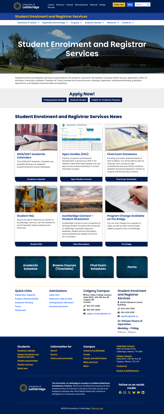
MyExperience (81, 4)
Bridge (102, 4)
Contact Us (126, 23)
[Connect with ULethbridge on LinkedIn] (143, 392)
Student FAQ (36, 244)
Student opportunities (27, 360)
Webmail (94, 4)
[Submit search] (148, 4)
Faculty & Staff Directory (127, 370)
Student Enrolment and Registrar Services (51, 16)
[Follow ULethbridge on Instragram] (125, 392)
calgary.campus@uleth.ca (98, 313)
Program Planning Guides (26, 298)
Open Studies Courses (81, 179)
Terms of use (97, 408)
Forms (18, 306)
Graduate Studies (78, 100)
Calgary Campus (124, 356)
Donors (53, 354)
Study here (22, 368)
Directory (60, 4)
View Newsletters (81, 244)
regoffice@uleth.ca (129, 316)
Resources (111, 23)
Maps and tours (90, 362)
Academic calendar (26, 350)
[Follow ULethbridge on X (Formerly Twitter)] (129, 392)
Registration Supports (25, 295)
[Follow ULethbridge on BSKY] (134, 392)
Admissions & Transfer (27, 23)
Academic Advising (24, 302)
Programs (75, 23)
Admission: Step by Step (60, 298)
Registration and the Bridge (53, 23)
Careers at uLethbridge (94, 350)
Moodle (51, 7)
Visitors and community (61, 358)
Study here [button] (119, 4)
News (86, 366)
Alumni (53, 350)
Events (86, 354)
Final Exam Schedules (126, 179)
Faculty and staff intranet (95, 358)
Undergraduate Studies (54, 100)
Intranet (69, 4)
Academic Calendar (93, 23)
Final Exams (20, 310)
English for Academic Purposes (105, 100)
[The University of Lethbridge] (32, 388)
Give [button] (130, 4)
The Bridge (126, 244)
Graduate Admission (58, 306)
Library (51, 4)
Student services (25, 364)
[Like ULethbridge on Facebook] (120, 392)
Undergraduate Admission (61, 302)
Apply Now (54, 295)
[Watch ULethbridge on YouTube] (138, 392)
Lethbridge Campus (125, 346)
